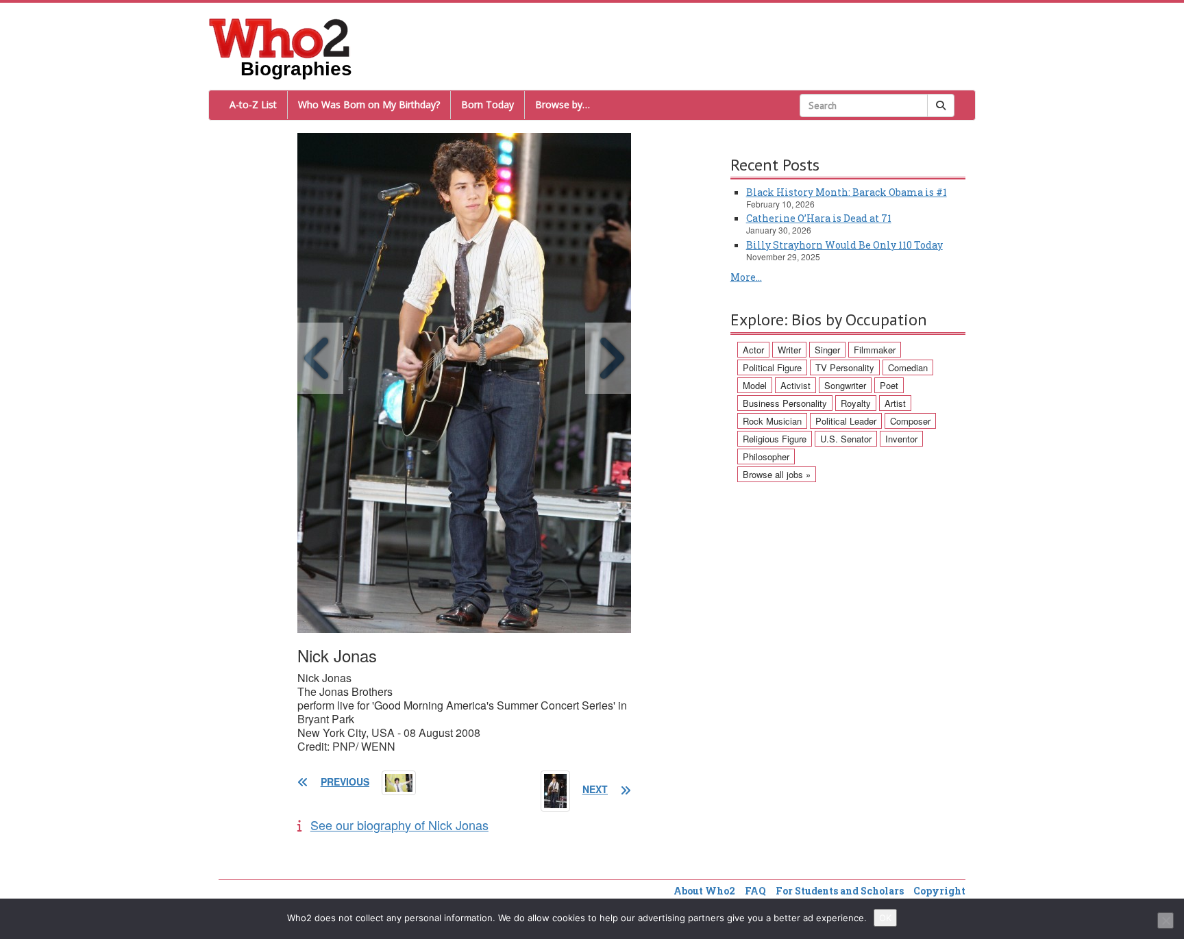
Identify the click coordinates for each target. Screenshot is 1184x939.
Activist (795, 385)
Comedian (908, 367)
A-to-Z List (253, 104)
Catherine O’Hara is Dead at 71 (818, 218)
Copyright (939, 890)
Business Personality (785, 403)
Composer (910, 420)
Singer (827, 349)
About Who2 (704, 890)
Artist (895, 403)
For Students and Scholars (840, 890)
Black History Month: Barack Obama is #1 (846, 192)
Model (755, 385)
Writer (789, 349)
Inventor (901, 438)
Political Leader (845, 420)
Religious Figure (774, 438)
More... (746, 277)
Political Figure (772, 367)
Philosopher (766, 456)
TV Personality (844, 367)
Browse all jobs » (777, 474)
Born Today (487, 104)
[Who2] (279, 37)
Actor (753, 349)
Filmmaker (875, 349)
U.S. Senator (846, 438)
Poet (889, 385)
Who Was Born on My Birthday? (369, 104)
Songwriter (845, 385)
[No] (1165, 920)
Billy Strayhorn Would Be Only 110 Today (844, 244)
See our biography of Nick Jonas (399, 825)
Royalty (856, 403)
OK (885, 917)
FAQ (755, 890)
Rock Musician (772, 420)
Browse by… (562, 104)
